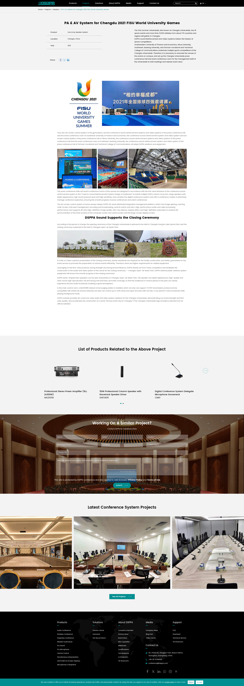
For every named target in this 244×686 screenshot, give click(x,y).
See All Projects (119, 596)
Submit (119, 485)
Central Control (63, 653)
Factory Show (123, 634)
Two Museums (123, 653)
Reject (191, 682)
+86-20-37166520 (155, 659)
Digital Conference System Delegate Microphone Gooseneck (174, 394)
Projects (85, 3)
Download (176, 634)
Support (140, 3)
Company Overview (125, 630)
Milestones (122, 645)
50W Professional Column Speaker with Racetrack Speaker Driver (120, 394)
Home (40, 9)
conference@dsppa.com (158, 663)
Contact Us (154, 3)
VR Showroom (123, 661)
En (203, 3)
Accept (199, 682)
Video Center (151, 638)
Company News (152, 630)
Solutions (99, 3)
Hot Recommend (99, 638)
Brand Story (122, 638)
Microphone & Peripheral (66, 664)
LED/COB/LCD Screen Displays (68, 661)
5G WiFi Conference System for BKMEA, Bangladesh (94, 578)
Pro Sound (61, 645)
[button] (205, 370)
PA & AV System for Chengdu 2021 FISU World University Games (85, 9)
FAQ (174, 630)
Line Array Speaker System (78, 32)
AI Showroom (123, 657)
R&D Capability (124, 642)
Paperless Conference (65, 638)
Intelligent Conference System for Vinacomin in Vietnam (189, 578)
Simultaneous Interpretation (67, 657)
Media (128, 3)
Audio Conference (64, 630)
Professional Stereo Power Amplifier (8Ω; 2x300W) (65, 394)
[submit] (196, 3)
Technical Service (179, 638)
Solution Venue (98, 630)
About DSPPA (114, 3)
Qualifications (123, 649)
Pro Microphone (63, 649)
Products (73, 3)
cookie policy (170, 682)
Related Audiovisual (64, 642)
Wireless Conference (65, 634)
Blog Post (149, 634)
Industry (56, 9)
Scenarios (96, 634)
